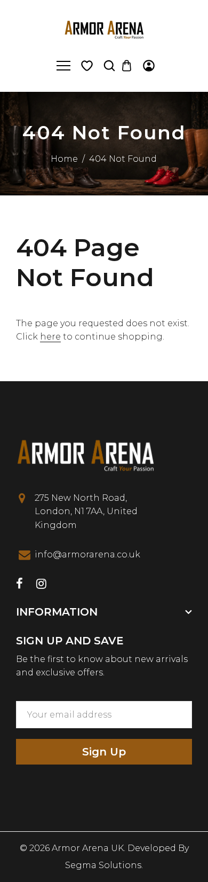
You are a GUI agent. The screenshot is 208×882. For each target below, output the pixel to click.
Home (64, 159)
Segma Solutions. (104, 865)
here (50, 337)
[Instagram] (41, 585)
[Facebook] (19, 585)
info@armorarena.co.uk (87, 554)
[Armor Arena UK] (104, 28)
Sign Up (104, 751)
